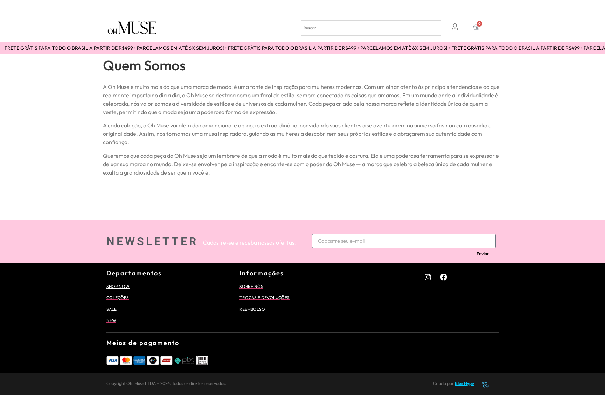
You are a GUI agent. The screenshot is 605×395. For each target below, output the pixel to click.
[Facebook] (444, 277)
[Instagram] (428, 277)
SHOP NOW (118, 286)
